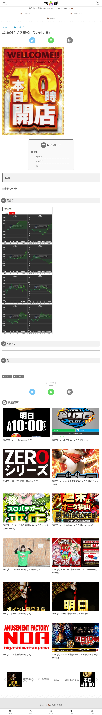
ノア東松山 (19, 376)
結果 (36, 152)
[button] (94, 401)
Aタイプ (39, 161)
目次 (49, 145)
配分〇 (39, 157)
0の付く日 (8, 376)
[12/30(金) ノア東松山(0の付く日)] (37, 411)
